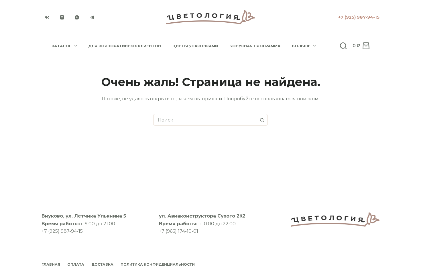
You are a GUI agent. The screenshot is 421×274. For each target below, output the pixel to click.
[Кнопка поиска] (262, 120)
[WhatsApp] (77, 17)
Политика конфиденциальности (158, 264)
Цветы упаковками (195, 46)
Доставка (102, 264)
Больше (301, 46)
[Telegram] (92, 17)
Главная (51, 264)
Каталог (61, 46)
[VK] (47, 17)
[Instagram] (62, 17)
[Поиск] (343, 45)
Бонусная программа (254, 46)
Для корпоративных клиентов (124, 46)
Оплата (75, 264)
